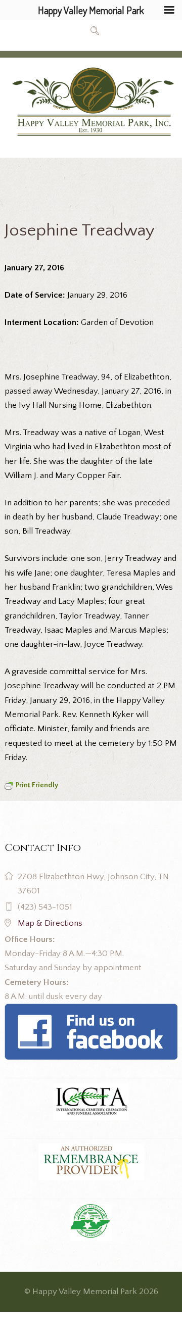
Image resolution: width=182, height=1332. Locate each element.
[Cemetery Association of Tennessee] (91, 1223)
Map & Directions (50, 923)
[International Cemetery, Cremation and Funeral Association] (91, 1010)
